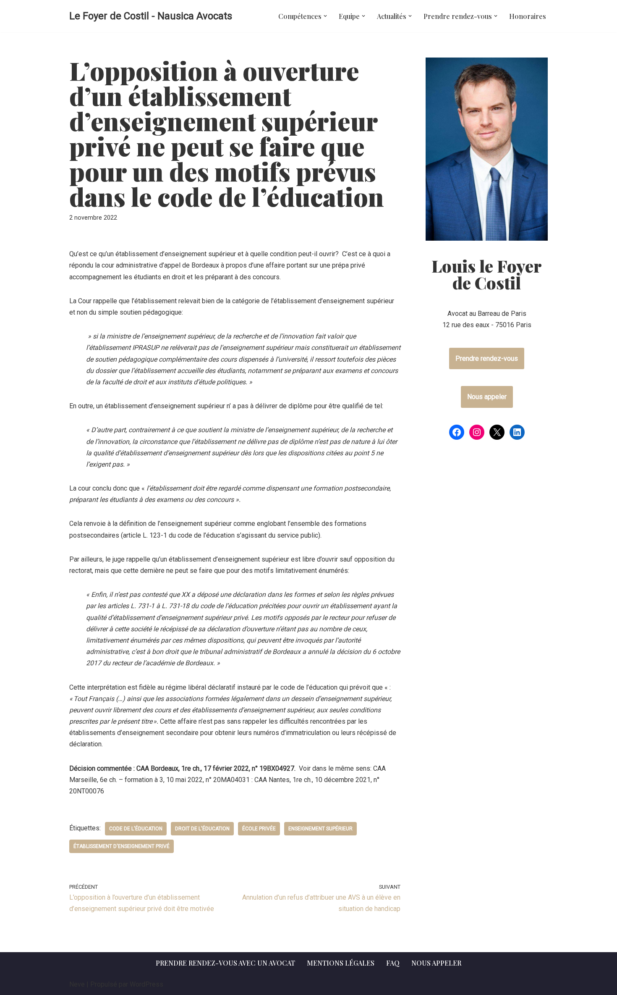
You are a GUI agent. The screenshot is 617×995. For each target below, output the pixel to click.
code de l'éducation (135, 829)
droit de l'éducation (202, 829)
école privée (259, 829)
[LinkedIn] (517, 432)
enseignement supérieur (320, 829)
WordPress (146, 984)
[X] (497, 432)
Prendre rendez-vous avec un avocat (225, 962)
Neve (77, 984)
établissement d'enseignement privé (121, 846)
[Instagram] (476, 432)
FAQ (393, 962)
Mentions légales (340, 962)
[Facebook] (456, 432)
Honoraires (527, 16)
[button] (325, 16)
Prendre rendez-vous (486, 358)
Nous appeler (487, 397)
